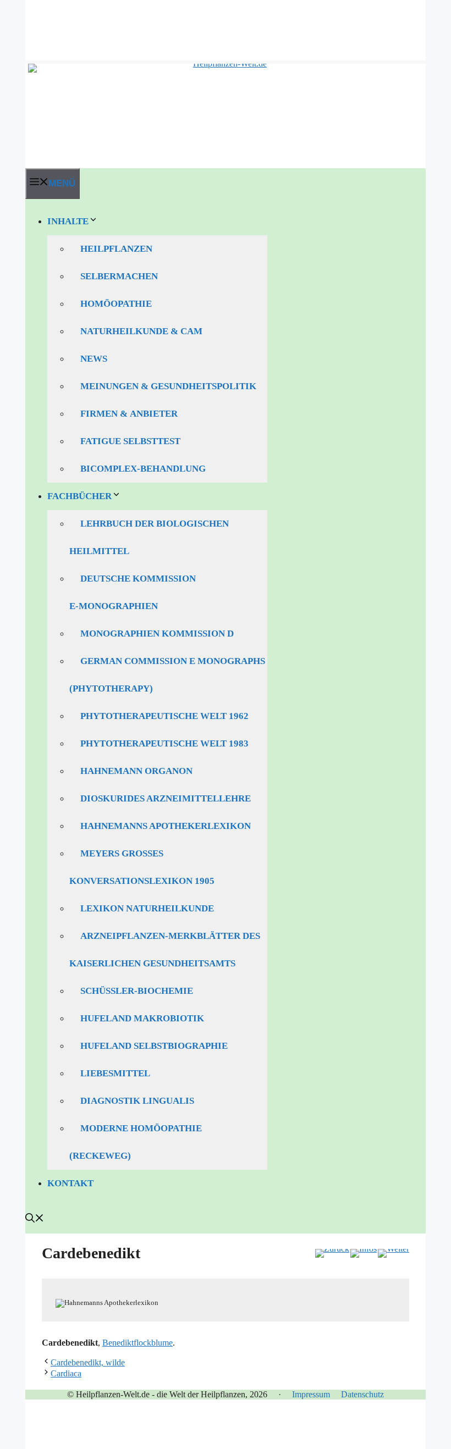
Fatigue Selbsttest (130, 441)
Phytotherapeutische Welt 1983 (164, 743)
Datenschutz (362, 1394)
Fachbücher (79, 496)
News (93, 358)
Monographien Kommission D (157, 633)
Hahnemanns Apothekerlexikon (165, 826)
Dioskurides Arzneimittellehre (165, 798)
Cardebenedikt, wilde (88, 1362)
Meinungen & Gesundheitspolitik (168, 386)
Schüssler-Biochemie (136, 991)
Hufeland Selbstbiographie (154, 1046)
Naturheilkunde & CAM (141, 331)
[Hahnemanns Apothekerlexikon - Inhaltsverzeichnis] (363, 1253)
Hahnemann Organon (136, 771)
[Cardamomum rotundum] (332, 1253)
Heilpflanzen (116, 249)
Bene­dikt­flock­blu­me (137, 1342)
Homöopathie (116, 303)
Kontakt (70, 1183)
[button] (34, 1219)
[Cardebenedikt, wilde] (393, 1253)
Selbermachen (119, 276)
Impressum (311, 1394)
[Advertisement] (225, 24)
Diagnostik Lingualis (137, 1101)
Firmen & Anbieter (129, 413)
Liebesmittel (115, 1073)
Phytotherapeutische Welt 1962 (164, 716)
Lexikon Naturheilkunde (147, 908)
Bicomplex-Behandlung (143, 468)
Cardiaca (66, 1373)
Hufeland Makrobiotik (142, 1018)
